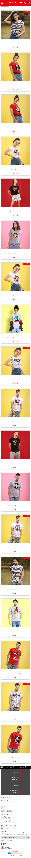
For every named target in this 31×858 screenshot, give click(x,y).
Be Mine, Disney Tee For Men (15, 757)
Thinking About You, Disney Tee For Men (15, 505)
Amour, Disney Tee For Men (15, 715)
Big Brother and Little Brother (9, 826)
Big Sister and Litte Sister (8, 825)
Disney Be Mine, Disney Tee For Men (15, 547)
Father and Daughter (7, 817)
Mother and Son (5, 821)
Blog (2, 807)
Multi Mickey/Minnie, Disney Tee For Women (15, 211)
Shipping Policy (5, 803)
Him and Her (4, 824)
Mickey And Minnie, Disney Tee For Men (15, 589)
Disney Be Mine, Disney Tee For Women (15, 295)
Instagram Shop (5, 816)
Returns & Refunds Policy (8, 801)
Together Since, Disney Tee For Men (15, 631)
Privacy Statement (6, 811)
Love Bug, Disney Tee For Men (15, 421)
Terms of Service (6, 810)
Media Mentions (5, 808)
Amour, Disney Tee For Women (15, 379)
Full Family (4, 822)
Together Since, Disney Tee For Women (15, 337)
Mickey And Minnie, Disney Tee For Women (15, 43)
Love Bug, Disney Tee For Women (15, 169)
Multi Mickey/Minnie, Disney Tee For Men (15, 463)
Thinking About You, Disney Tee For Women (15, 253)
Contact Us (4, 800)
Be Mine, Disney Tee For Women (15, 85)
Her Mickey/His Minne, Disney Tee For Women (15, 127)
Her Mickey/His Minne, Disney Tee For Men (15, 673)
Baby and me (5, 828)
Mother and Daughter (7, 820)
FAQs (2, 799)
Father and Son (5, 818)
